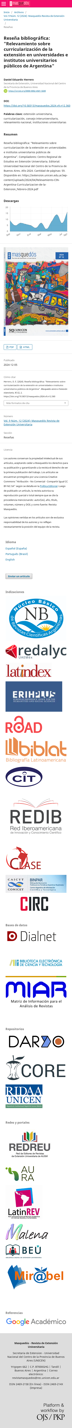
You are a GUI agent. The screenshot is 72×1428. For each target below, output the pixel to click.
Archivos (19, 12)
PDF (11, 347)
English (10, 559)
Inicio (7, 12)
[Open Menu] (3, 3)
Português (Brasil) (17, 554)
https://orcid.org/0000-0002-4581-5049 (27, 91)
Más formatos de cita (17, 403)
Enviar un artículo (19, 576)
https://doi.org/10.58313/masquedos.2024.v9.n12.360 (37, 105)
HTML (26, 347)
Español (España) (16, 548)
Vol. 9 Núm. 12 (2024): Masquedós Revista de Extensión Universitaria (34, 17)
